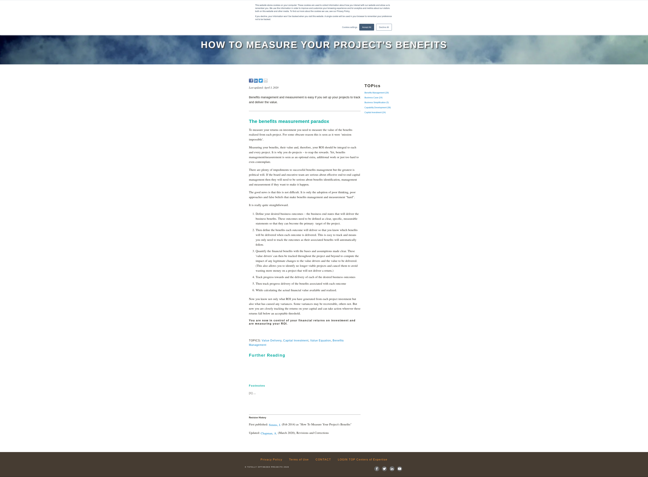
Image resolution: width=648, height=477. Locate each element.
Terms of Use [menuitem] (299, 459)
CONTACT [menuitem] (323, 459)
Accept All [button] (366, 27)
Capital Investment (295, 340)
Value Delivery (271, 340)
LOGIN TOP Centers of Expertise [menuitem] (362, 459)
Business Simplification (376, 102)
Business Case (373, 97)
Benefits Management (376, 93)
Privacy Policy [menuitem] (271, 459)
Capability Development (377, 107)
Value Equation (320, 340)
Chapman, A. (269, 433)
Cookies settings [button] (349, 27)
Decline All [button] (384, 27)
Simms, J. (275, 425)
